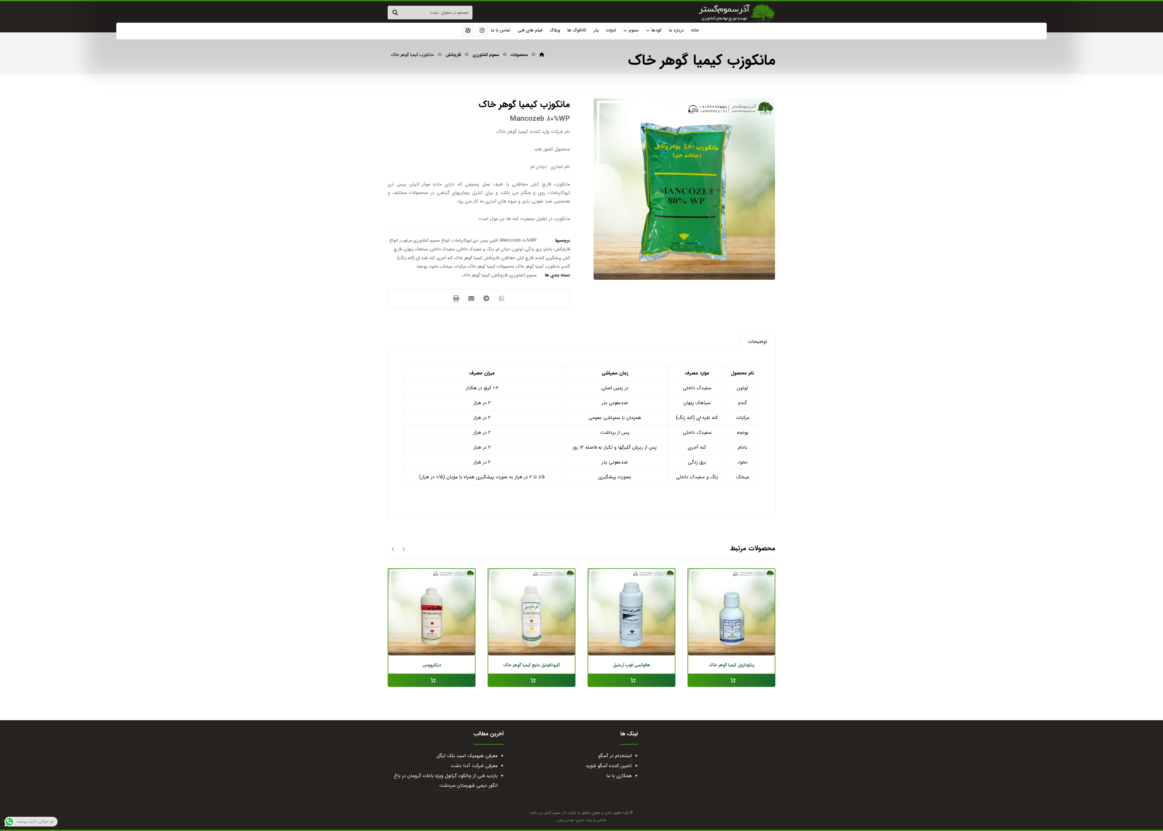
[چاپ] (456, 298)
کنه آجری (444, 258)
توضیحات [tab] (757, 341)
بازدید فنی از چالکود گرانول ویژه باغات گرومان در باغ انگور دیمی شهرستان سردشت (445, 780)
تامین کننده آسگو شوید (609, 766)
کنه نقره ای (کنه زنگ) (416, 258)
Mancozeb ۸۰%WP (518, 240)
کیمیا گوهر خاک (476, 275)
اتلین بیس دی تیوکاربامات (475, 240)
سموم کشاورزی (523, 275)
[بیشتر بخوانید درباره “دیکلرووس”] (431, 680)
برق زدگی (533, 249)
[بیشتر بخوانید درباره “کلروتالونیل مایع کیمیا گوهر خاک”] (531, 680)
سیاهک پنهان (416, 249)
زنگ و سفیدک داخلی (475, 249)
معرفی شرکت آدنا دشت (474, 766)
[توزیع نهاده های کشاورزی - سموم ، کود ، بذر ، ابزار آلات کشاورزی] (737, 13)
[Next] (393, 549)
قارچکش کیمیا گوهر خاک (477, 258)
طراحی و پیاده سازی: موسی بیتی (581, 820)
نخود (434, 266)
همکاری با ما (619, 776)
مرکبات (460, 266)
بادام (548, 249)
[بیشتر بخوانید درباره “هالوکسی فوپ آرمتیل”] (631, 680)
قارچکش (500, 275)
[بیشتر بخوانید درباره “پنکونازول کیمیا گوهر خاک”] (731, 680)
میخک (446, 266)
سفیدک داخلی (442, 249)
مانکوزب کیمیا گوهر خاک (538, 266)
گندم (566, 266)
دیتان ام (503, 249)
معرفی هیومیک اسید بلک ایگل (466, 756)
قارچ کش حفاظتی (517, 258)
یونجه (422, 266)
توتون (517, 249)
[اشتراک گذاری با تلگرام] (486, 298)
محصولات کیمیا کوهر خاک (491, 266)
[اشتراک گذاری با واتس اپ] (501, 298)
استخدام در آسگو (615, 756)
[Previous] (403, 549)
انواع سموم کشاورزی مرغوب (425, 240)
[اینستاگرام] (482, 30)
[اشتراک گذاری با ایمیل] (471, 298)
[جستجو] (395, 12)
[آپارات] (468, 30)
